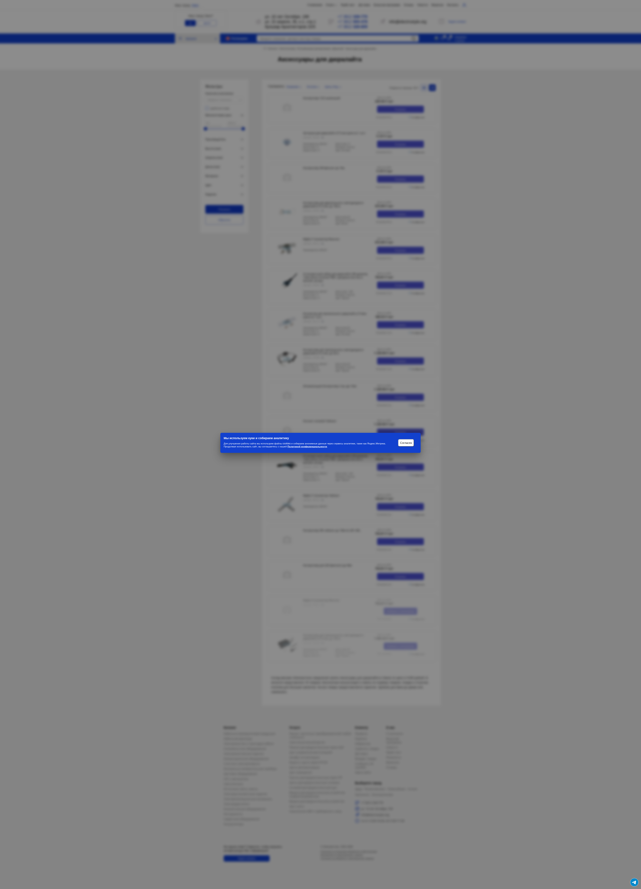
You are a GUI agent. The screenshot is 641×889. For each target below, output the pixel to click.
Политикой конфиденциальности (307, 446)
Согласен (406, 443)
